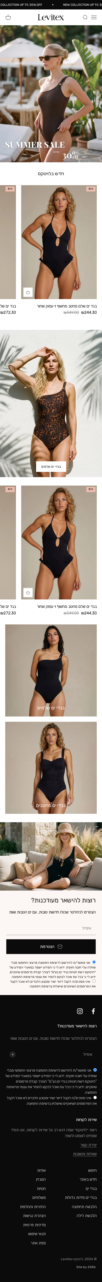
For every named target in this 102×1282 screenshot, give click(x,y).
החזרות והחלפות (33, 1206)
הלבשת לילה (87, 1215)
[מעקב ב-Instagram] (79, 1011)
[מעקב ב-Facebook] (93, 1011)
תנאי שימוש (37, 1233)
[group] (51, 93)
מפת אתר (38, 1243)
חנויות (41, 1188)
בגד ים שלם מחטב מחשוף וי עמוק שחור (67, 306)
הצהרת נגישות (34, 1215)
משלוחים (39, 1197)
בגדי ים (91, 1188)
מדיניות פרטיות (34, 1225)
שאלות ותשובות (85, 1154)
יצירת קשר (88, 1145)
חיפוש (92, 1170)
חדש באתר (88, 1179)
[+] (28, 292)
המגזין (41, 1179)
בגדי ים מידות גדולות (81, 1197)
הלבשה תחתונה (84, 1206)
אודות (41, 1170)
